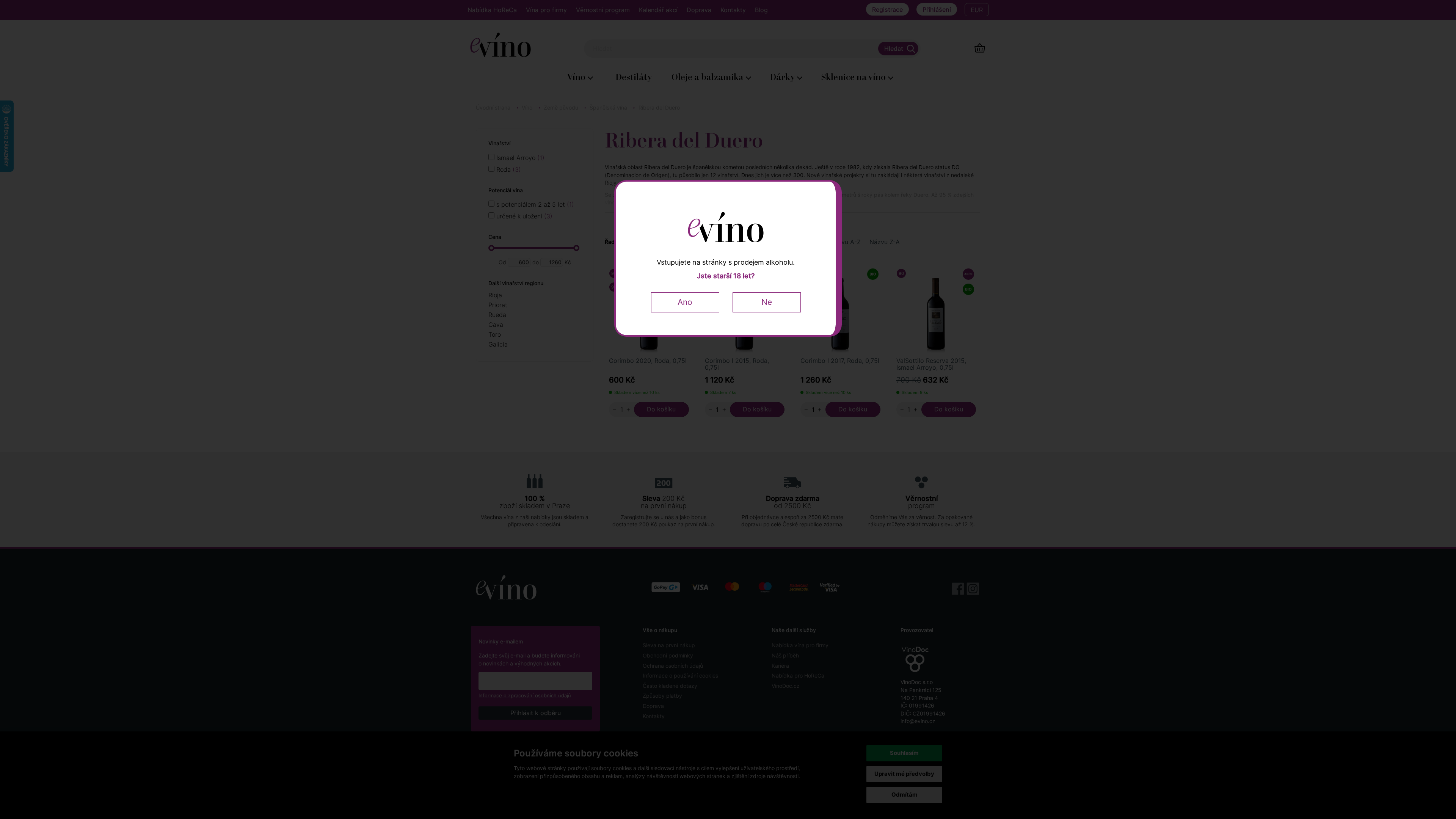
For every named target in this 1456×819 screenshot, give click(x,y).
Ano (685, 302)
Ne (766, 302)
